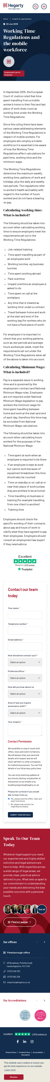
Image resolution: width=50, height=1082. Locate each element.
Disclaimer (26, 1055)
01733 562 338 (13, 976)
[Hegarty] (13, 6)
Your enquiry (15, 721)
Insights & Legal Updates (21, 19)
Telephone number (18, 623)
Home (5, 19)
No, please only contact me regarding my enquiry (22, 805)
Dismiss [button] (14, 1077)
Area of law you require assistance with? (19, 704)
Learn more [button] (10, 1070)
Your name (14, 608)
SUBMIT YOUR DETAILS (20, 815)
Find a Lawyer (19, 922)
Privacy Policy (11, 1052)
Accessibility (38, 1052)
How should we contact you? (23, 655)
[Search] (35, 6)
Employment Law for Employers (12, 73)
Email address (16, 639)
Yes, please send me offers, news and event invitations (26, 800)
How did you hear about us (21, 687)
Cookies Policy (24, 1052)
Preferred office (16, 671)
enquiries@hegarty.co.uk (27, 785)
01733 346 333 (13, 971)
